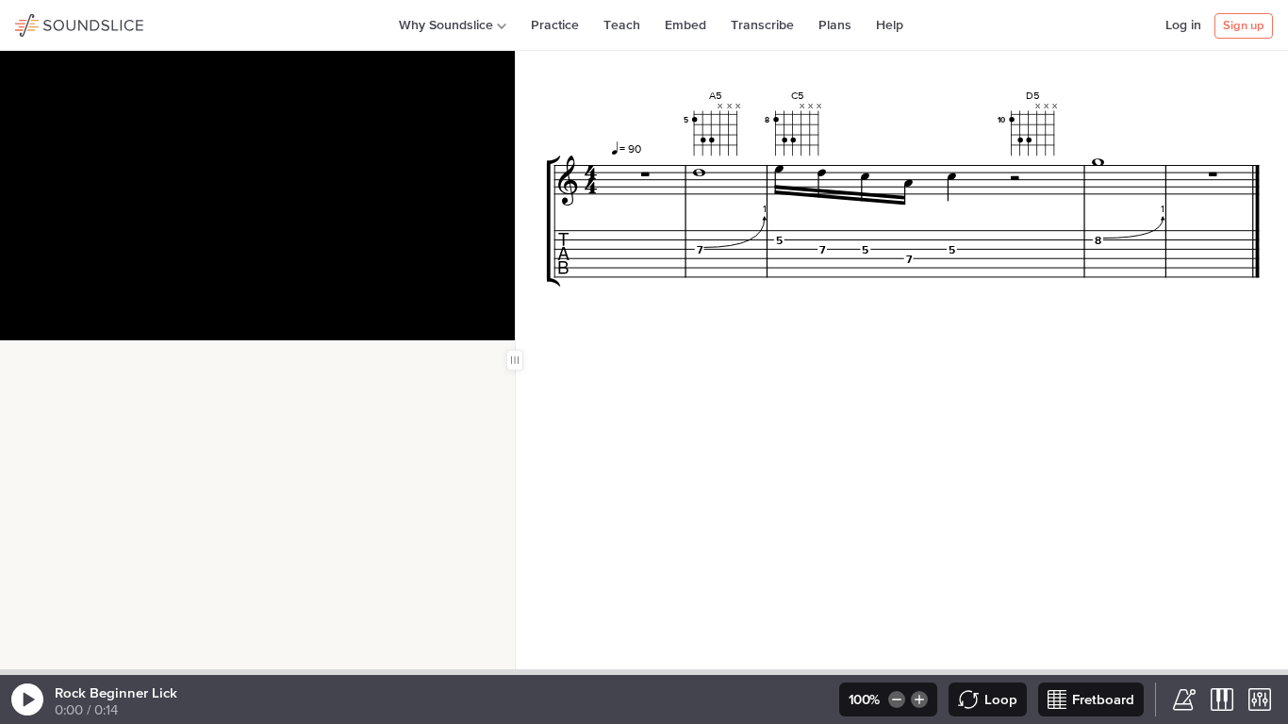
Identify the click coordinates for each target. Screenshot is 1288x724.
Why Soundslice (446, 25)
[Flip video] (50, 360)
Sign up (1243, 26)
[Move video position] (19, 360)
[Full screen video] (80, 360)
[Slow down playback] (895, 699)
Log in (1183, 25)
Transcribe (762, 25)
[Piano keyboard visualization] (1222, 699)
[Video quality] (140, 360)
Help (889, 25)
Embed (685, 25)
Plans (834, 25)
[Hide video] (110, 360)
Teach (621, 25)
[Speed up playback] (920, 699)
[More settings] (1260, 699)
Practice (555, 25)
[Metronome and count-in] (1184, 699)
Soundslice (51, 22)
